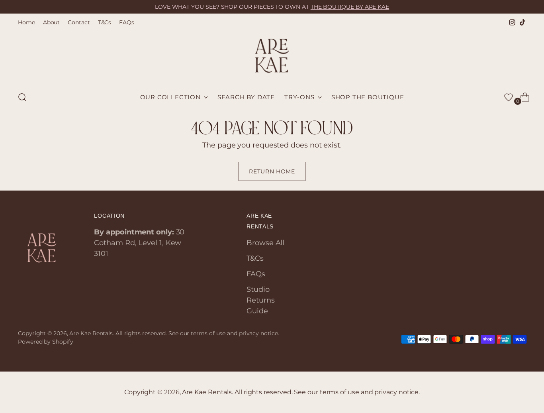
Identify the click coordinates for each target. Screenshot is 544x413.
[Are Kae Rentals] (272, 56)
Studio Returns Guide (260, 300)
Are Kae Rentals (91, 333)
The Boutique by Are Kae (350, 6)
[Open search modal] (22, 97)
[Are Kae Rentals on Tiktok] (522, 22)
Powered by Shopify (45, 341)
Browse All (265, 242)
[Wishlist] (508, 97)
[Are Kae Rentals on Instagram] (512, 22)
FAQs (256, 273)
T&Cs (255, 258)
